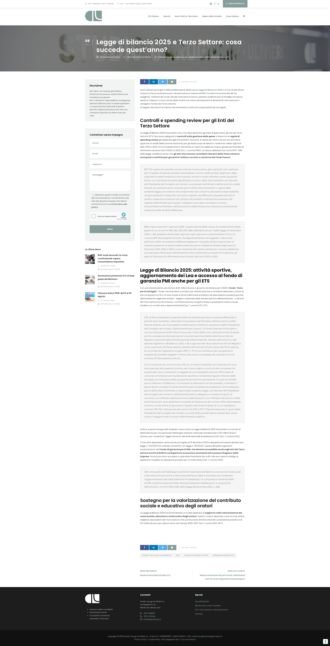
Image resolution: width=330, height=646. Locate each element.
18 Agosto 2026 (108, 266)
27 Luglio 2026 (107, 300)
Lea (186, 57)
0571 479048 (108, 3)
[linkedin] (218, 3)
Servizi (167, 16)
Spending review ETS (220, 57)
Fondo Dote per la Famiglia (171, 57)
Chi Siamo (153, 16)
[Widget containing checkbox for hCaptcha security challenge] (109, 216)
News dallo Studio (212, 16)
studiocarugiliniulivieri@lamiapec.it (207, 636)
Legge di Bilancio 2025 (199, 57)
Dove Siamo (232, 16)
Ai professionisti (202, 601)
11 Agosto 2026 (108, 283)
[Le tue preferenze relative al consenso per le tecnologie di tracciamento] (325, 641)
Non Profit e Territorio (186, 16)
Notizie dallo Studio (110, 57)
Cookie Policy (154, 639)
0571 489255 (94, 3)
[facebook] (214, 3)
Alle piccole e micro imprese (208, 605)
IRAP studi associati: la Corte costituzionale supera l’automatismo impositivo (112, 258)
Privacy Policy (140, 639)
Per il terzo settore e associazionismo (211, 609)
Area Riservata (236, 3)
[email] (211, 3)
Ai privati (199, 614)
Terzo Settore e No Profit (139, 57)
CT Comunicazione (187, 639)
